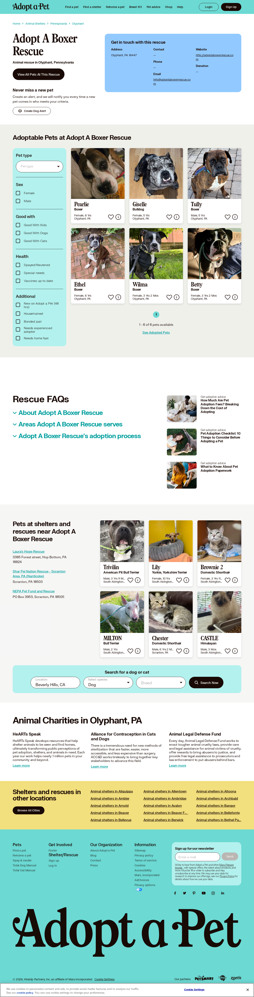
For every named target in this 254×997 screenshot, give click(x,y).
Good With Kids (35, 225)
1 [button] (156, 315)
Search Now (209, 683)
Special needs (34, 273)
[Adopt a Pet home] (31, 7)
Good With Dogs (36, 233)
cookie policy (25, 992)
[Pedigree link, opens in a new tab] (222, 978)
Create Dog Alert (35, 111)
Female (29, 193)
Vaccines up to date (38, 281)
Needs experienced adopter (38, 330)
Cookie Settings (104, 979)
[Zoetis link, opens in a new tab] (236, 978)
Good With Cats (35, 241)
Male (27, 201)
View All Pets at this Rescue (38, 74)
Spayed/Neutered (37, 265)
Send (229, 856)
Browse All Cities (28, 810)
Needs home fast (36, 338)
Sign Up (231, 7)
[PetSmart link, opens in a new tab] (204, 978)
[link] (115, 7)
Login (209, 7)
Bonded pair (33, 322)
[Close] (247, 989)
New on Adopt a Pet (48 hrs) (41, 305)
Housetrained (33, 314)
